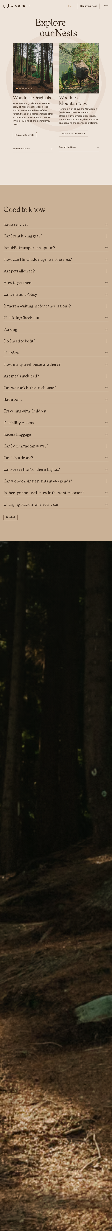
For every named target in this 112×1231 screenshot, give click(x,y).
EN (69, 6)
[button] (17, 88)
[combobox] (69, 6)
